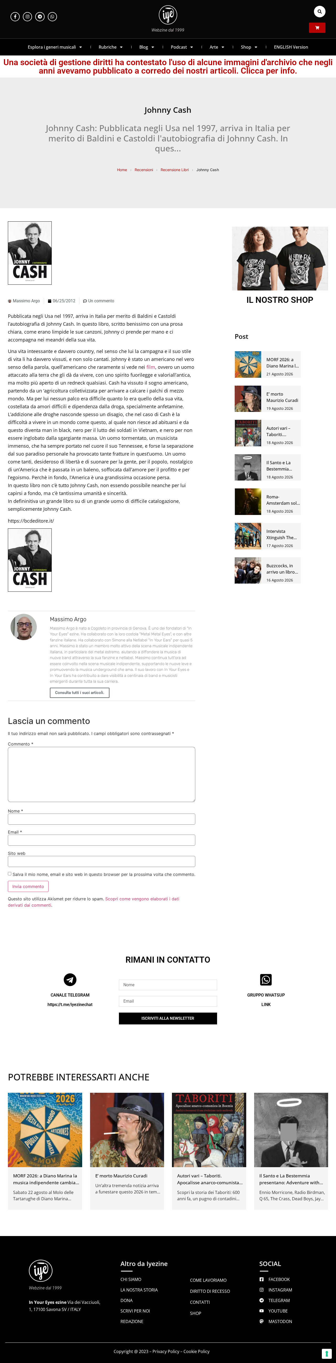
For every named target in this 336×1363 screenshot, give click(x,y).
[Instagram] (27, 16)
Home (122, 169)
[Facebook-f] (15, 16)
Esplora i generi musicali (52, 47)
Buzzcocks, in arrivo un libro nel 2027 (280, 572)
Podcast (179, 47)
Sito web (16, 853)
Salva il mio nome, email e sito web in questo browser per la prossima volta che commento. (104, 874)
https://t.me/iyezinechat (70, 1004)
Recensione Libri (175, 169)
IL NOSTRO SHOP (279, 300)
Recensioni (144, 169)
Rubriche (108, 47)
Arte (214, 47)
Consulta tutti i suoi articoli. (79, 692)
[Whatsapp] (52, 16)
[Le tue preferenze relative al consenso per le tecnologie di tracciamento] (327, 1354)
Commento (20, 744)
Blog (143, 47)
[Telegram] (39, 16)
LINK (266, 1004)
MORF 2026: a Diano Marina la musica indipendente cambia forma (45, 1182)
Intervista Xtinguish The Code (279, 537)
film (150, 367)
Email (15, 832)
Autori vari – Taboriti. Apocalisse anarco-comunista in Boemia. (208, 1182)
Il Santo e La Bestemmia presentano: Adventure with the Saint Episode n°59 (289, 1182)
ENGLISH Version (291, 47)
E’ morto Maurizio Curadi (121, 1176)
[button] (320, 11)
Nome (15, 811)
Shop (246, 47)
